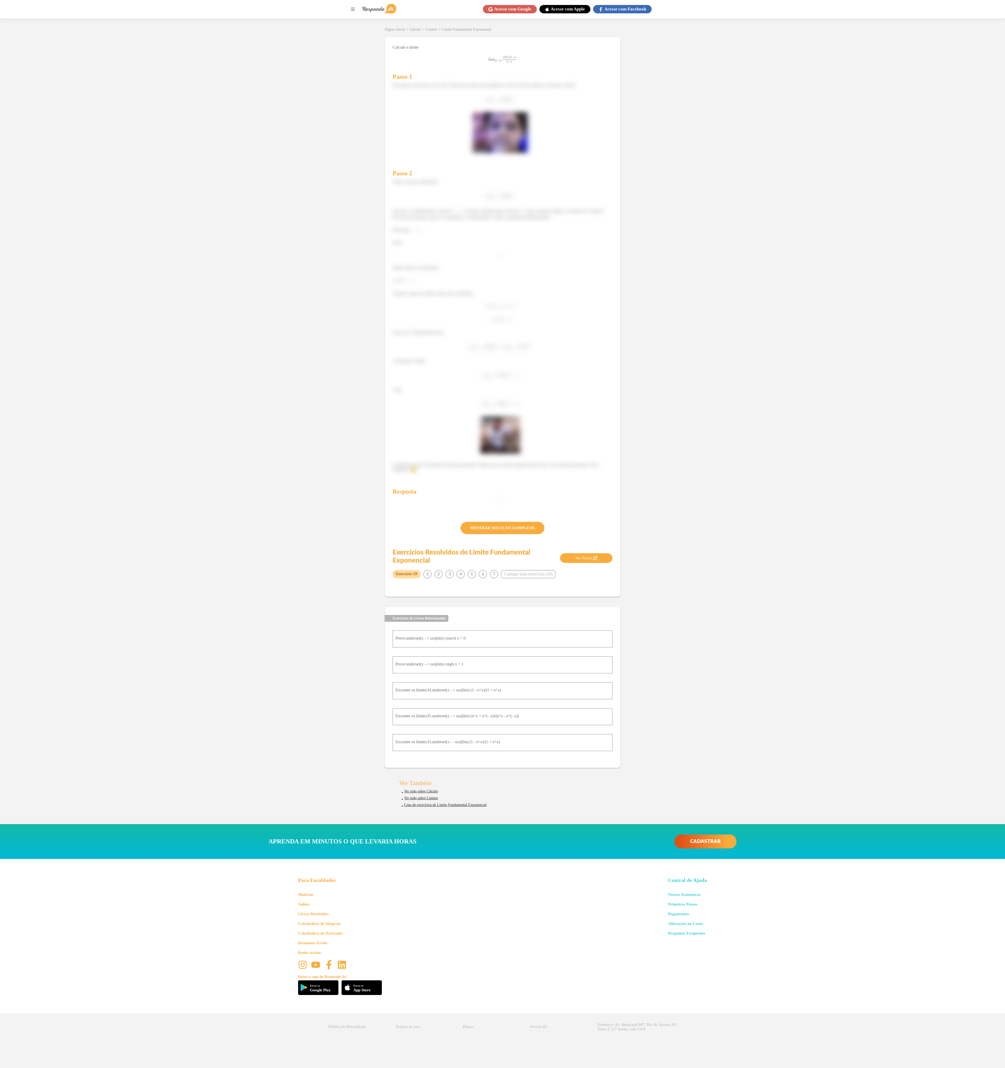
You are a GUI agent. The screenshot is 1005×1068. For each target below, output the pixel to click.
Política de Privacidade (347, 1027)
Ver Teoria (583, 558)
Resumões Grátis (312, 943)
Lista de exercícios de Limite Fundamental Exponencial (445, 805)
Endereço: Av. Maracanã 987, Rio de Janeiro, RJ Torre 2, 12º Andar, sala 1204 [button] (637, 1026)
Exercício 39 (406, 574)
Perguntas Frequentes (686, 933)
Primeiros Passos (682, 904)
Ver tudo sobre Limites (421, 798)
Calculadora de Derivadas (320, 933)
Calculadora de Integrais (319, 923)
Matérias (306, 894)
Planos (468, 1027)
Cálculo (415, 29)
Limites (431, 29)
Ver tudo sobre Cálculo (421, 791)
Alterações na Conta (685, 923)
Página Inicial (395, 29)
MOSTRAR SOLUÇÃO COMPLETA (502, 528)
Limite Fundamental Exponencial (466, 29)
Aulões (304, 904)
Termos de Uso (408, 1027)
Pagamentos (678, 914)
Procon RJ (538, 1027)
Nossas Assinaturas (684, 894)
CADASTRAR (705, 841)
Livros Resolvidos (313, 914)
